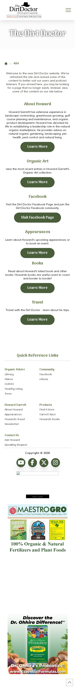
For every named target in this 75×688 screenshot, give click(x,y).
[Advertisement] (38, 584)
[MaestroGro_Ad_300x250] (38, 553)
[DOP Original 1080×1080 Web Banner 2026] (38, 673)
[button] (68, 10)
